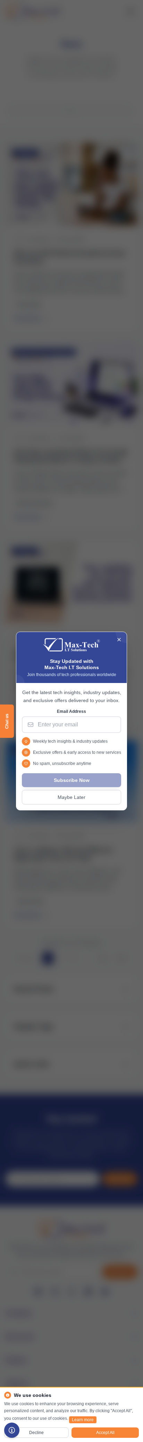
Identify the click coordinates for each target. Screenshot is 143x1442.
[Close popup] (119, 639)
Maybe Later (71, 797)
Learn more (83, 1419)
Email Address (71, 711)
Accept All (105, 1432)
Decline (36, 1432)
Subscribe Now (72, 780)
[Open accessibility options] (11, 1430)
